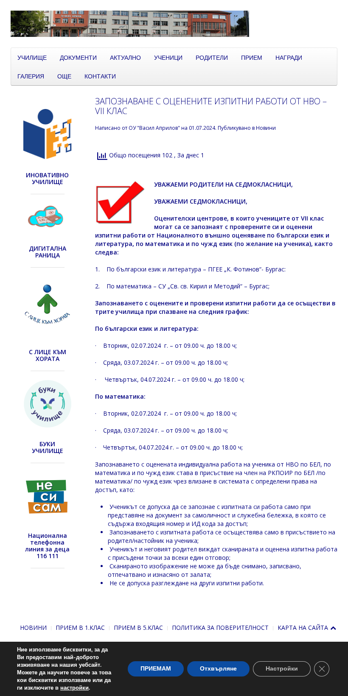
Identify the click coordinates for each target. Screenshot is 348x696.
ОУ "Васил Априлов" (154, 127)
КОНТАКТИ (100, 76)
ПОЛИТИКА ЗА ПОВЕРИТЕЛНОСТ (220, 627)
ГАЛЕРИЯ (30, 76)
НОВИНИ (33, 627)
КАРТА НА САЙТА (303, 627)
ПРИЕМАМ (155, 669)
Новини (266, 127)
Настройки (282, 669)
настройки (74, 688)
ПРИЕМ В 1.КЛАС (80, 627)
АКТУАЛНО (125, 57)
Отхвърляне (218, 669)
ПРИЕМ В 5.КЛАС (138, 627)
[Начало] (174, 23)
